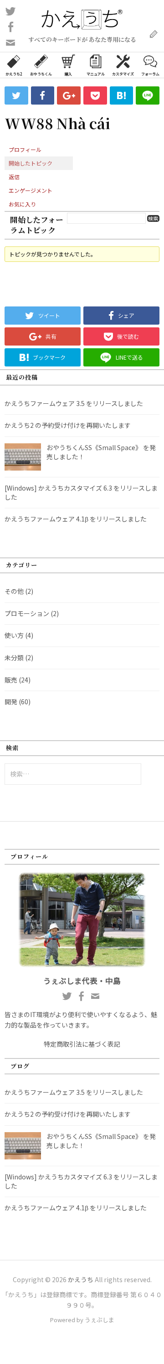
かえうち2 (13, 73)
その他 (14, 591)
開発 (11, 701)
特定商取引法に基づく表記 (82, 1043)
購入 (68, 73)
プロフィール (25, 149)
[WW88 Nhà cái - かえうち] (121, 95)
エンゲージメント (30, 190)
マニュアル (96, 73)
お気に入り (22, 204)
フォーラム (150, 73)
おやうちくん (41, 73)
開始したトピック (30, 163)
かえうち (80, 1279)
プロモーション (27, 613)
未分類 (14, 657)
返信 (14, 177)
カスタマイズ (123, 73)
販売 (11, 679)
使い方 (14, 635)
